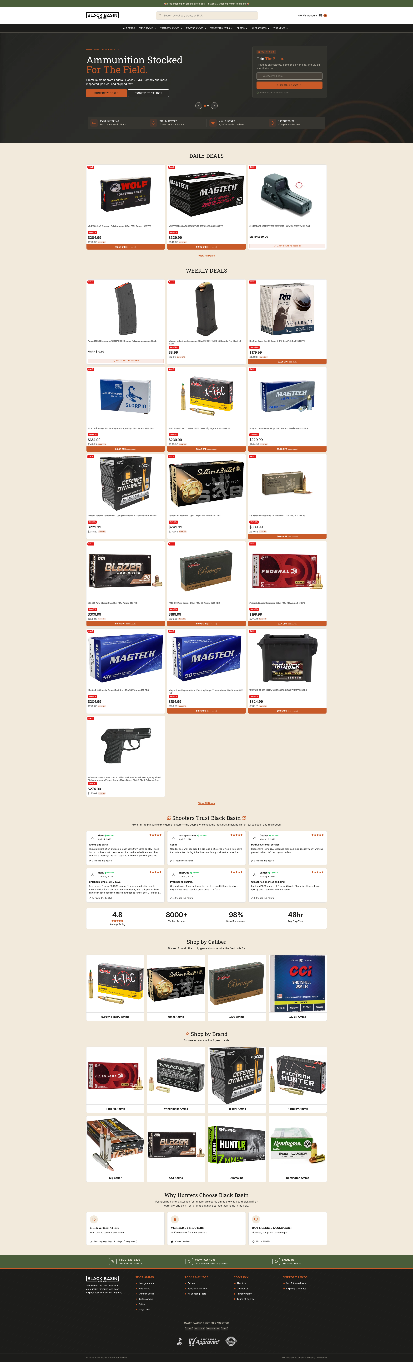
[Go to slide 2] (208, 106)
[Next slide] (214, 105)
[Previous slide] (198, 105)
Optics (241, 28)
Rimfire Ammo (194, 28)
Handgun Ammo (169, 28)
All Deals (129, 28)
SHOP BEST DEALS (106, 93)
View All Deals (206, 255)
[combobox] (211, 15)
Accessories (259, 28)
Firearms (279, 28)
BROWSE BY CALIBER (148, 93)
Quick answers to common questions (211, 1263)
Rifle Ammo (146, 28)
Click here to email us (291, 1263)
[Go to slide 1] (205, 106)
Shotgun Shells (220, 28)
